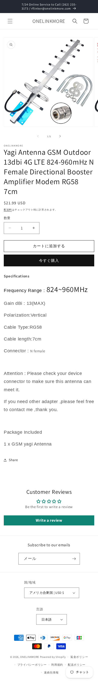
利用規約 (57, 664)
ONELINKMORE (29, 657)
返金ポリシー (79, 657)
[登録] (74, 559)
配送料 (8, 209)
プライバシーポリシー (32, 664)
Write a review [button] (49, 520)
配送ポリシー (76, 664)
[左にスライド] (37, 136)
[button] (10, 21)
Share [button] (13, 460)
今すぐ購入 (49, 260)
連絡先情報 (51, 672)
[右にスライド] (60, 136)
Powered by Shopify (53, 657)
